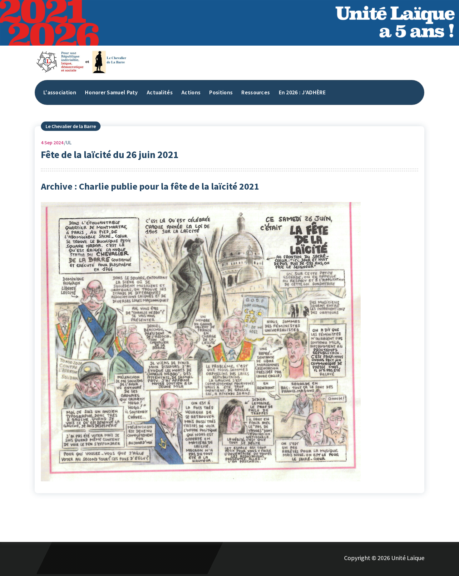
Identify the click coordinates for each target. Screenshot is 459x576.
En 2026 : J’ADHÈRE (302, 92)
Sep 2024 (52, 142)
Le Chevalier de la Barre (71, 126)
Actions (190, 92)
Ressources (255, 92)
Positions (221, 92)
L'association (59, 92)
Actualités (160, 92)
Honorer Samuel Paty (111, 92)
